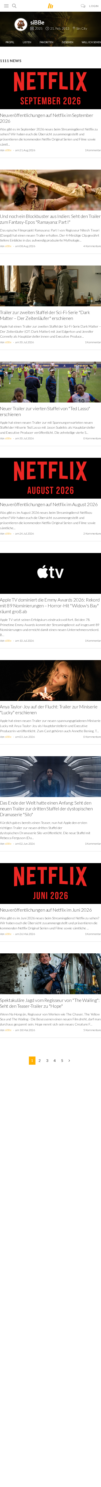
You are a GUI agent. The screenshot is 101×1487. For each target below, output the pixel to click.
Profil (10, 42)
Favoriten (46, 42)
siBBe (37, 22)
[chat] (83, 5)
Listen (27, 42)
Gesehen (67, 42)
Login (94, 5)
